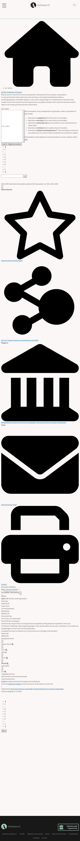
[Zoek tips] (24, 126)
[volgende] (5, 172)
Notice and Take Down (59, 834)
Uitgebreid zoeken (14, 144)
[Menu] (2, 186)
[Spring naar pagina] (25, 176)
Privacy (47, 834)
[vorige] (5, 147)
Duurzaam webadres (8, 587)
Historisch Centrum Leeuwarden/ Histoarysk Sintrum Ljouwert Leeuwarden (37, 689)
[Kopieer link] (20, 593)
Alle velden (5, 109)
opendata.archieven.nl (9, 834)
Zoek (4, 144)
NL (75, 5)
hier (26, 139)
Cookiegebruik (73, 834)
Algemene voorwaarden (35, 834)
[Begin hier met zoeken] (42, 54)
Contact (44, 838)
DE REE (22, 834)
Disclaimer (36, 838)
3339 (3, 681)
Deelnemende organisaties (72, 827)
